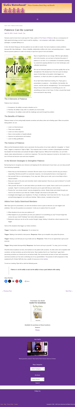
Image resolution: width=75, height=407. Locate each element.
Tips (24, 33)
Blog (5, 404)
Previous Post (7, 291)
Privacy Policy (10, 404)
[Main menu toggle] (37, 19)
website (45, 259)
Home (1, 404)
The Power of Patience (46, 38)
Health (15, 33)
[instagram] (12, 396)
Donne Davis (46, 358)
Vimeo (54, 358)
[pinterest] (2, 396)
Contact (16, 404)
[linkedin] (7, 396)
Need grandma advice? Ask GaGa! (29, 358)
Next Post (69, 291)
